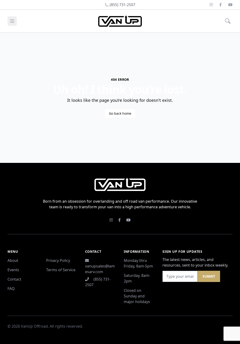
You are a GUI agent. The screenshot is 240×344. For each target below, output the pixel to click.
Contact (14, 279)
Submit (208, 276)
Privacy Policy (58, 260)
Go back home (120, 113)
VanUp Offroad (34, 326)
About (13, 260)
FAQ (11, 288)
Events (13, 269)
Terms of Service (60, 269)
